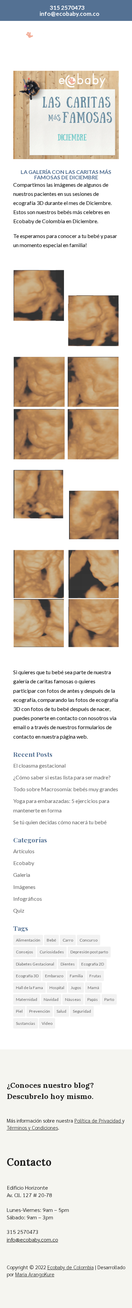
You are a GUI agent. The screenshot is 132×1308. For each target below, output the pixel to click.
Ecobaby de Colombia (70, 1267)
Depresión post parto (89, 951)
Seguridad (82, 1011)
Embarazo (54, 975)
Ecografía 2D (92, 964)
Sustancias (25, 1023)
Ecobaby (23, 863)
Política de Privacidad (98, 1120)
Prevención (39, 1011)
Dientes (68, 964)
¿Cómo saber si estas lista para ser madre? (62, 777)
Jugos (76, 987)
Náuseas (73, 999)
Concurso (88, 940)
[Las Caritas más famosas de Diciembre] (66, 308)
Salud (61, 1011)
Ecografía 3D (27, 975)
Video (47, 1023)
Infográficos (27, 898)
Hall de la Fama (29, 987)
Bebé (51, 940)
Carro (68, 940)
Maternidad (26, 999)
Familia (76, 975)
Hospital (56, 987)
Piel (19, 1011)
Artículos (24, 851)
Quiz (18, 910)
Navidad (51, 999)
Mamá (93, 987)
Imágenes (24, 887)
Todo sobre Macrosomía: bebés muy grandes (65, 789)
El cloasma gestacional (39, 765)
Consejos (24, 951)
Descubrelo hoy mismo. (50, 1096)
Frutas (95, 975)
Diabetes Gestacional (35, 964)
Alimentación (28, 940)
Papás (92, 999)
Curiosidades (52, 951)
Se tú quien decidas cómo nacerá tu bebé (60, 822)
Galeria (21, 874)
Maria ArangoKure (34, 1274)
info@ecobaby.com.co (32, 1239)
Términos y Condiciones (32, 1127)
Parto (109, 999)
